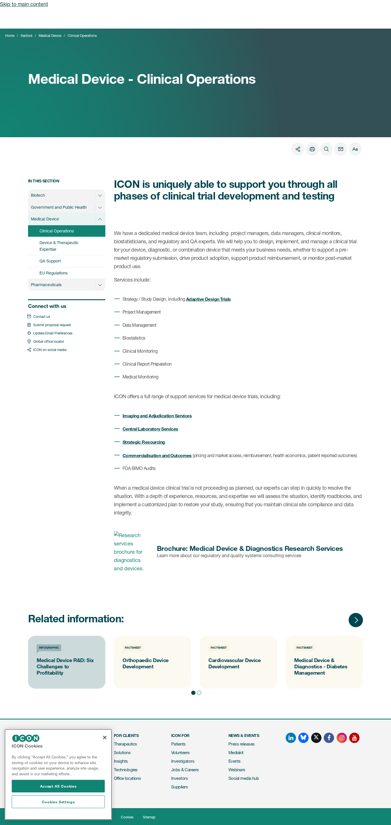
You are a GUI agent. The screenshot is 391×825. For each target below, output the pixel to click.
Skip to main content (24, 4)
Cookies (127, 817)
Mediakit (236, 752)
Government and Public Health (59, 207)
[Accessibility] (355, 149)
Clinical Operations (57, 230)
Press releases (241, 744)
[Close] (104, 737)
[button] (99, 195)
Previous (338, 620)
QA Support (50, 260)
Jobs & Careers (185, 769)
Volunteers (180, 752)
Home (9, 35)
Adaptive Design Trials (208, 299)
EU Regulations (54, 272)
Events (234, 761)
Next (356, 620)
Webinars (236, 769)
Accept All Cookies (58, 786)
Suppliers (179, 787)
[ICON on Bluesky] (303, 738)
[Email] (340, 149)
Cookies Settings (58, 802)
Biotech (38, 195)
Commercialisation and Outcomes (157, 455)
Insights (121, 761)
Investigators (182, 761)
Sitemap (149, 817)
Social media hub (243, 778)
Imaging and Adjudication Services (157, 415)
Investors (179, 778)
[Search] (326, 149)
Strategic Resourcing (144, 442)
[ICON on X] (316, 738)
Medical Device (50, 35)
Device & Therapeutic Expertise (59, 246)
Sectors (26, 35)
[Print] (312, 149)
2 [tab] (198, 692)
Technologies (126, 769)
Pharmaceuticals (46, 284)
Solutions (122, 752)
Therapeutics (125, 744)
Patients (178, 744)
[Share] (297, 149)
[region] (58, 774)
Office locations (127, 778)
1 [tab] (193, 692)
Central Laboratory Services (150, 428)
